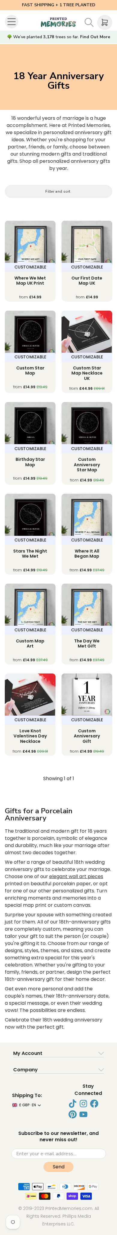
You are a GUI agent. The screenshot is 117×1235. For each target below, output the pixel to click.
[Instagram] (83, 1103)
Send (58, 1166)
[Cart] (104, 22)
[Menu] (12, 22)
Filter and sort (57, 191)
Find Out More (95, 37)
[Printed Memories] (58, 22)
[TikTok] (72, 1103)
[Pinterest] (72, 1114)
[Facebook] (94, 1103)
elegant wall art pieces (76, 876)
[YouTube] (83, 1114)
